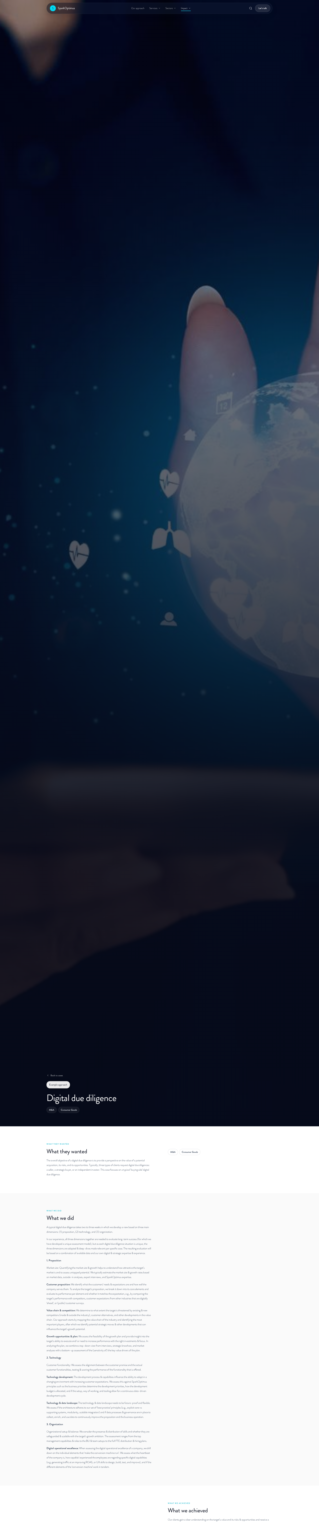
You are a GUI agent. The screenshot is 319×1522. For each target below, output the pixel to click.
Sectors (169, 8)
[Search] (250, 8)
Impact (184, 8)
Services (153, 8)
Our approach (137, 8)
